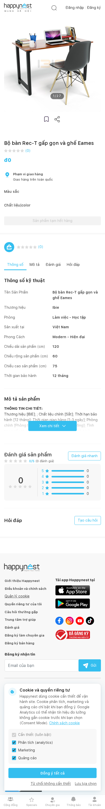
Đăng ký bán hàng (19, 643)
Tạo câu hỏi (88, 520)
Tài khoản (94, 804)
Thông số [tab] (15, 265)
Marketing (26, 750)
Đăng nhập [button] (74, 8)
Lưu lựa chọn (86, 784)
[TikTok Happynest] (90, 620)
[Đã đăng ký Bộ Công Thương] (72, 634)
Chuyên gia (52, 804)
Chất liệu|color (17, 205)
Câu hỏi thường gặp (21, 612)
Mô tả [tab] (35, 265)
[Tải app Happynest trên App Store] (72, 590)
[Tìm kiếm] (54, 7)
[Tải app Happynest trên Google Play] (72, 603)
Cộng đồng (11, 804)
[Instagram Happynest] (69, 620)
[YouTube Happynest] (80, 620)
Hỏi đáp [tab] (73, 265)
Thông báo (74, 804)
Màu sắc (11, 192)
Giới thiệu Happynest (22, 581)
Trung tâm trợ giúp (20, 620)
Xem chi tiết (49, 426)
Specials (31, 804)
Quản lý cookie (17, 596)
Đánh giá (12, 627)
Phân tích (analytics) (35, 743)
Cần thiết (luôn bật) (34, 735)
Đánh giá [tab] (53, 265)
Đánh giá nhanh (84, 456)
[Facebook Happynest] (59, 620)
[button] (46, 119)
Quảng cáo (27, 758)
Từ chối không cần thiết (51, 784)
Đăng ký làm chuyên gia (24, 635)
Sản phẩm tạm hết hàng (52, 221)
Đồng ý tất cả (52, 773)
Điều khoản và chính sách (25, 589)
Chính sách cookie (64, 723)
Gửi (93, 665)
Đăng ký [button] (94, 8)
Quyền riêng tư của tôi (23, 604)
